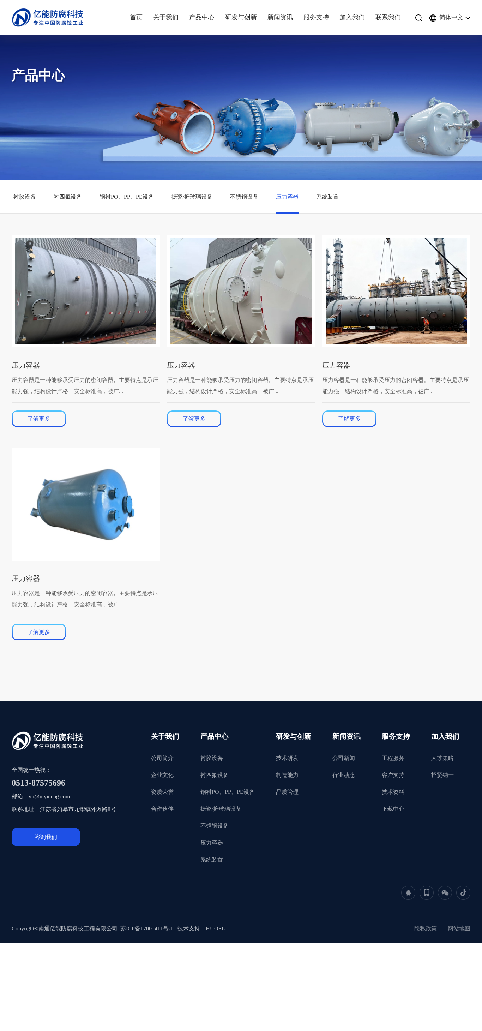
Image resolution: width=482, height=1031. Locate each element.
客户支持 (393, 775)
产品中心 (214, 736)
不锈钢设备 (244, 197)
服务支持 (396, 736)
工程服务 (393, 758)
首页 (136, 17)
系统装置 (327, 197)
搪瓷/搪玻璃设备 (191, 197)
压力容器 (287, 197)
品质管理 (287, 792)
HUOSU (216, 928)
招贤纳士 (442, 775)
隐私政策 (425, 928)
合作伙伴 (162, 809)
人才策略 (442, 758)
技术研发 (287, 758)
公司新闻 (343, 758)
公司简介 (162, 758)
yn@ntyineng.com (49, 796)
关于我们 (165, 736)
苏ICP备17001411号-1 (147, 928)
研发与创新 (293, 736)
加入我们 (445, 736)
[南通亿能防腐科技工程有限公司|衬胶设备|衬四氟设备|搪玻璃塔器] (51, 17)
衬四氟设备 (68, 197)
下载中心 (393, 809)
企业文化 (162, 775)
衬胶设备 (24, 197)
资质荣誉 (162, 792)
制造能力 (287, 775)
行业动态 (343, 775)
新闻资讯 (346, 736)
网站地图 (459, 928)
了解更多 (39, 419)
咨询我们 (46, 837)
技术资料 (393, 792)
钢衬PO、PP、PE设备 (127, 197)
